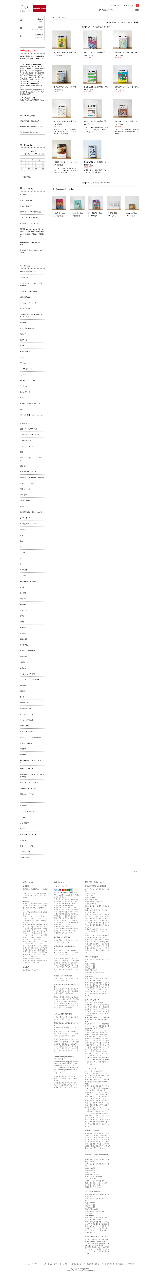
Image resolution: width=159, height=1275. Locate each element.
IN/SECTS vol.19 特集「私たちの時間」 (70, 52)
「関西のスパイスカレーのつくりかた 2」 (71, 162)
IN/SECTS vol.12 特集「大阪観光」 (99, 162)
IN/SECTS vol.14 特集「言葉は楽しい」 (70, 121)
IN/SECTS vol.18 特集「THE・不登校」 (101, 52)
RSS (126, 1264)
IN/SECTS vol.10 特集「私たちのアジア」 (102, 121)
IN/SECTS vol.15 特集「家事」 (128, 87)
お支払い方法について (78, 1264)
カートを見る (132, 6)
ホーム (27, 1264)
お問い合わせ (47, 1264)
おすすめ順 (121, 22)
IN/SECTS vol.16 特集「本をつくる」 (100, 87)
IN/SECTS (62, 17)
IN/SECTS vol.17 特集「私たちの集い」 (70, 87)
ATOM (131, 1264)
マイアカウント (116, 6)
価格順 (129, 22)
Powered (67, 1270)
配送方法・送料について (95, 1264)
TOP (54, 17)
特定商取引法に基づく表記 (114, 1264)
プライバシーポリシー (61, 1264)
